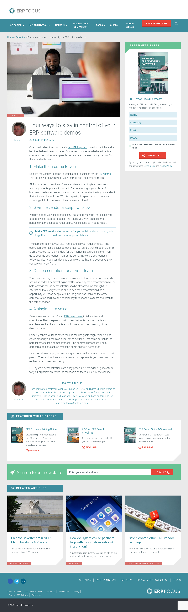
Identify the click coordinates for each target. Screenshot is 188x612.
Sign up (161, 472)
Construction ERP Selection (143, 563)
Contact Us (50, 592)
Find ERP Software (157, 23)
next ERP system (77, 147)
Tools (177, 580)
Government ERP (19, 563)
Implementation (106, 580)
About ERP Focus (14, 592)
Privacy (76, 592)
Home (10, 37)
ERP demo (105, 173)
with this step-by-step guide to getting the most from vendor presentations (74, 233)
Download (153, 155)
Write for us (36, 595)
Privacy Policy (166, 166)
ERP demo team (73, 316)
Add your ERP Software (18, 595)
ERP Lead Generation (33, 592)
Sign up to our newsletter (40, 472)
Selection (21, 37)
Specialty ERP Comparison (152, 580)
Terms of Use (149, 166)
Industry (126, 580)
